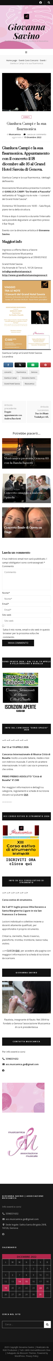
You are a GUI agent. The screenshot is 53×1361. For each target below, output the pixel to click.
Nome (6, 592)
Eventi (26, 117)
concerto (7, 372)
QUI (26, 794)
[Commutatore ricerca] (49, 3)
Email (5, 603)
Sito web (6, 614)
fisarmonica (21, 372)
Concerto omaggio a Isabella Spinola (23, 495)
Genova (34, 372)
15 (26, 1281)
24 (40, 1288)
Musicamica (15, 134)
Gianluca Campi (10, 378)
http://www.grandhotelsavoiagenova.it (24, 275)
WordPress (20, 1356)
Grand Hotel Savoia (12, 384)
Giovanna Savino (26, 31)
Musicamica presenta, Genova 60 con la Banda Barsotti (26, 460)
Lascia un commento (36, 134)
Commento (8, 566)
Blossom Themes (28, 1353)
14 (19, 1281)
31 (40, 1294)
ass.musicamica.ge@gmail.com (22, 1064)
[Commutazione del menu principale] (26, 52)
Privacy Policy (32, 1356)
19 (6, 1288)
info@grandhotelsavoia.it (17, 271)
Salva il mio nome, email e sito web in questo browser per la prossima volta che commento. (26, 633)
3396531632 (12, 1058)
